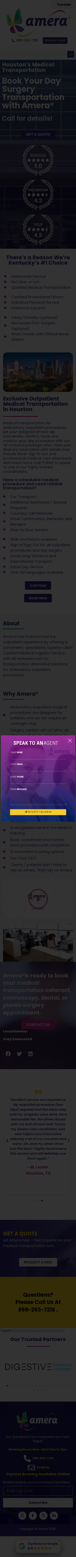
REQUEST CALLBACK (39, 812)
